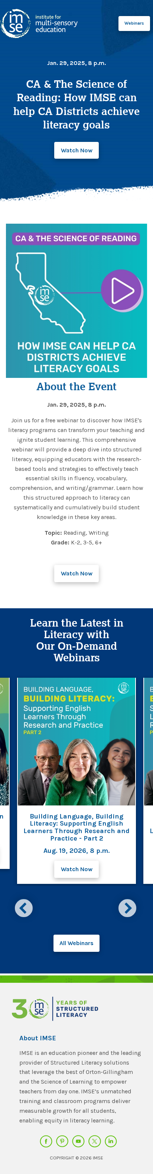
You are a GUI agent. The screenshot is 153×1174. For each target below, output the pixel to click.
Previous (24, 907)
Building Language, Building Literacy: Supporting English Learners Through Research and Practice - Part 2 (76, 827)
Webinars (134, 23)
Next (128, 907)
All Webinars (76, 943)
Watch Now (76, 150)
